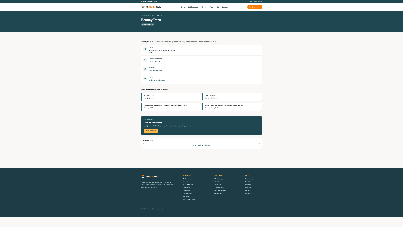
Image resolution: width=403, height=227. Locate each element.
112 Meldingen (219, 179)
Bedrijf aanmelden (254, 7)
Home (183, 7)
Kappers (185, 182)
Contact (225, 7)
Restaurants (187, 179)
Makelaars (186, 188)
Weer (211, 7)
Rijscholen (186, 196)
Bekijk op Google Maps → (158, 80)
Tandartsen (186, 190)
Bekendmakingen (220, 190)
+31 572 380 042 (155, 61)
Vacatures (217, 185)
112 (218, 7)
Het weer (217, 182)
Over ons (248, 185)
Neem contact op (151, 130)
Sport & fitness (188, 185)
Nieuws (204, 7)
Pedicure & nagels (189, 199)
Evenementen (218, 193)
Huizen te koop (219, 188)
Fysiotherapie (187, 193)
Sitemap (248, 193)
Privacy (247, 190)
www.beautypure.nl (155, 70)
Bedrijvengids (193, 7)
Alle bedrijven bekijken (201, 145)
